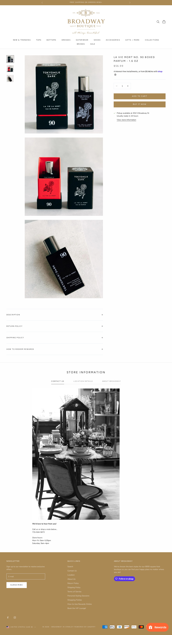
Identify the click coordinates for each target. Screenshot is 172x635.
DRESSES (66, 40)
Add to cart (139, 96)
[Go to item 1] (10, 59)
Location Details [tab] (83, 381)
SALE (92, 44)
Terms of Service (74, 591)
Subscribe (16, 585)
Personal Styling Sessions (78, 595)
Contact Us (72, 570)
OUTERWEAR (82, 40)
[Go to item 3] (10, 78)
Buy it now (139, 104)
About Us (71, 579)
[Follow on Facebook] (7, 617)
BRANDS (81, 44)
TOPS (38, 40)
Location (71, 575)
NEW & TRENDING (22, 40)
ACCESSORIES (113, 40)
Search (70, 566)
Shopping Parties (74, 600)
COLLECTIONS (152, 40)
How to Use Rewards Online (79, 604)
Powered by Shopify (85, 627)
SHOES (97, 40)
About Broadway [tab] (111, 381)
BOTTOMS (51, 40)
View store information (126, 120)
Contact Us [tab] (57, 381)
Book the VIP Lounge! (76, 608)
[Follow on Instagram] (14, 617)
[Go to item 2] (10, 69)
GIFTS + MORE (132, 40)
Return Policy (73, 583)
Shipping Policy (73, 587)
